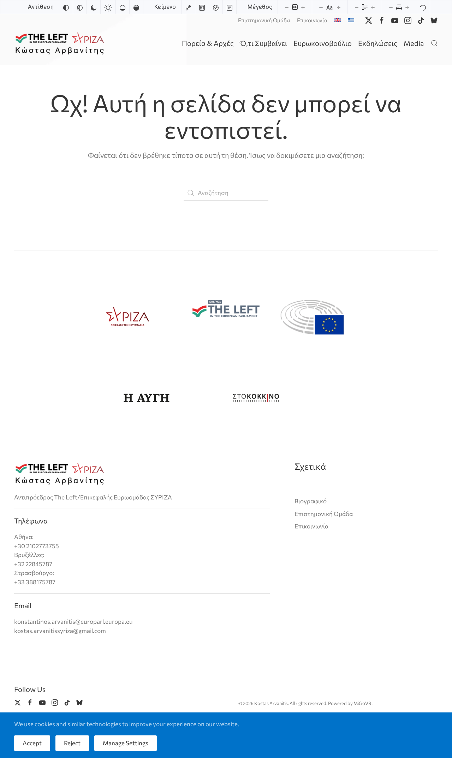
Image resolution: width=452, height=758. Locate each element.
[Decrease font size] (321, 7)
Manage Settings (125, 743)
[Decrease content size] (286, 7)
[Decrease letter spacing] (391, 7)
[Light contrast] (108, 7)
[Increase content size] (303, 7)
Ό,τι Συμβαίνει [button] (263, 43)
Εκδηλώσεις (377, 43)
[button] (434, 43)
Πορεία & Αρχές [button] (208, 43)
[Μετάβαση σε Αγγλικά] (337, 20)
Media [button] (414, 43)
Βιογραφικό (311, 501)
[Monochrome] (80, 7)
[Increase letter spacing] (407, 7)
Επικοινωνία (312, 20)
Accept (32, 743)
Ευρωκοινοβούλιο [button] (322, 43)
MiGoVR (362, 703)
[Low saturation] (122, 7)
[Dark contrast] (94, 7)
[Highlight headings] (202, 7)
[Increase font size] (338, 7)
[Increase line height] (373, 7)
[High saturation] (136, 7)
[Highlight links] (188, 7)
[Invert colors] (66, 7)
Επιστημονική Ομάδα (264, 20)
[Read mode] (229, 7)
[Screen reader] (216, 7)
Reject (72, 743)
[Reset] (423, 7)
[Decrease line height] (356, 7)
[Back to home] (61, 43)
